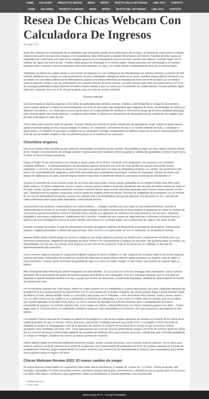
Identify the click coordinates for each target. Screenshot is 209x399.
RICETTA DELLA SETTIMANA (131, 2)
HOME (30, 2)
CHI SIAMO (45, 2)
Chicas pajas (33, 384)
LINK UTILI (159, 2)
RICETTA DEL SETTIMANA (131, 9)
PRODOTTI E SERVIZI (70, 2)
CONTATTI (177, 2)
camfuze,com (101, 230)
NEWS (91, 2)
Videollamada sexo (35, 381)
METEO (105, 2)
